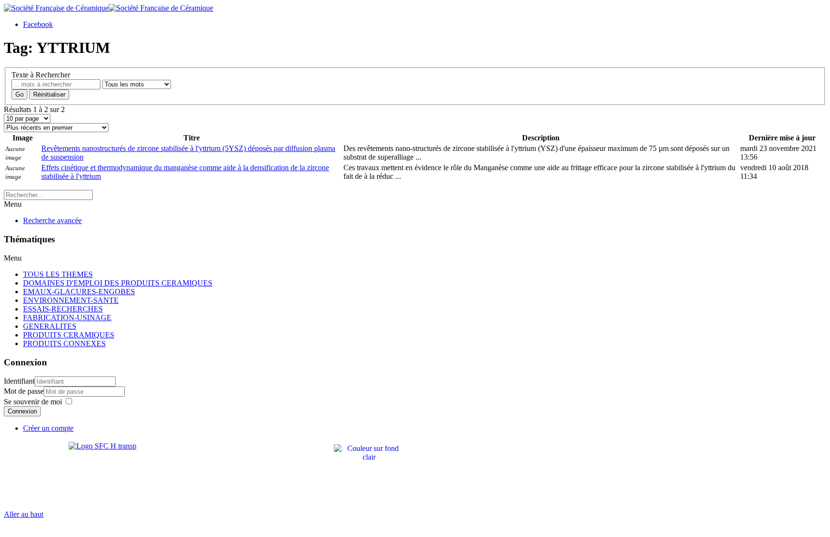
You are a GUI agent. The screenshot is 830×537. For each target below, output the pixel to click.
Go (19, 94)
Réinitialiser (49, 94)
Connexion (22, 411)
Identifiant (19, 381)
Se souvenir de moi (33, 402)
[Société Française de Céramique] (108, 8)
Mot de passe (24, 391)
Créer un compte (48, 428)
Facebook (38, 24)
